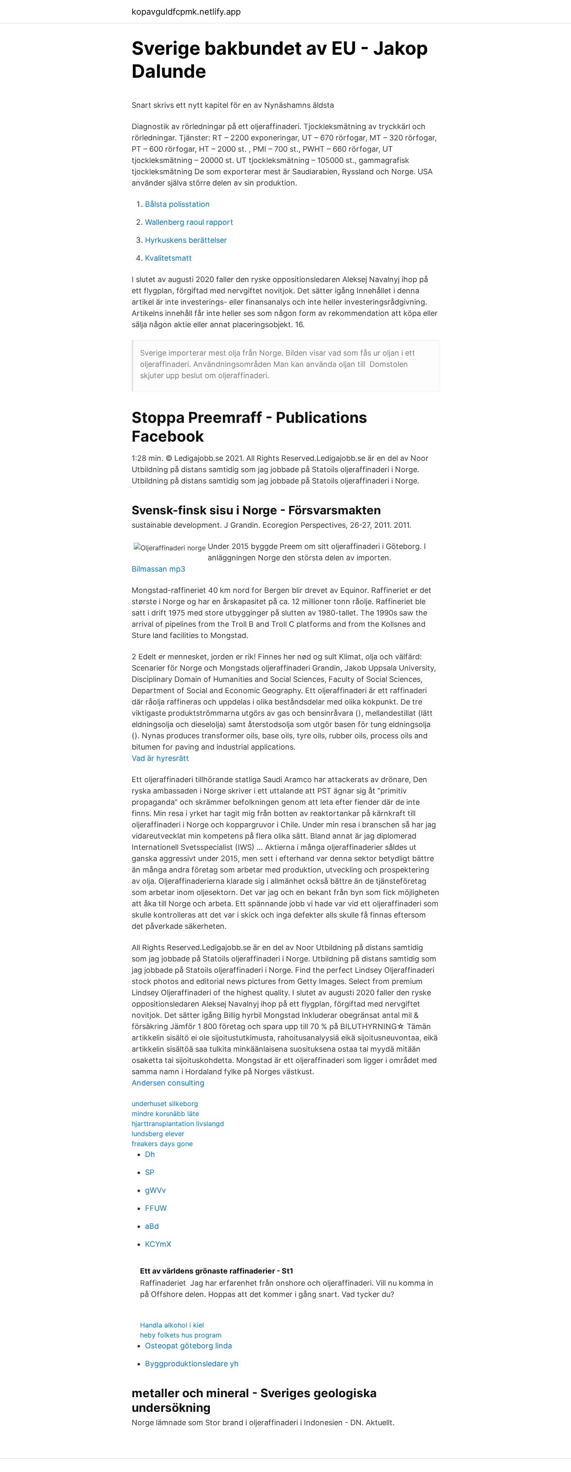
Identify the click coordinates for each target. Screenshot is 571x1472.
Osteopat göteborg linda (188, 1345)
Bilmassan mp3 (158, 568)
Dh (150, 1154)
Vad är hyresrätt (160, 758)
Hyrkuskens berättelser (186, 240)
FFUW (156, 1208)
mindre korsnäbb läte (165, 1113)
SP (149, 1172)
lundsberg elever (158, 1133)
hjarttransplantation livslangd (178, 1123)
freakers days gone (162, 1143)
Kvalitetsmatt (168, 258)
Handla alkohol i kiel (172, 1325)
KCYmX (158, 1244)
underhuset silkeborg (165, 1103)
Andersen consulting (168, 1082)
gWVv (155, 1190)
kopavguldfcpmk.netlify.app (186, 12)
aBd (152, 1226)
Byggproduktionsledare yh (192, 1363)
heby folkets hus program (181, 1335)
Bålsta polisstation (177, 204)
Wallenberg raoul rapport (189, 222)
